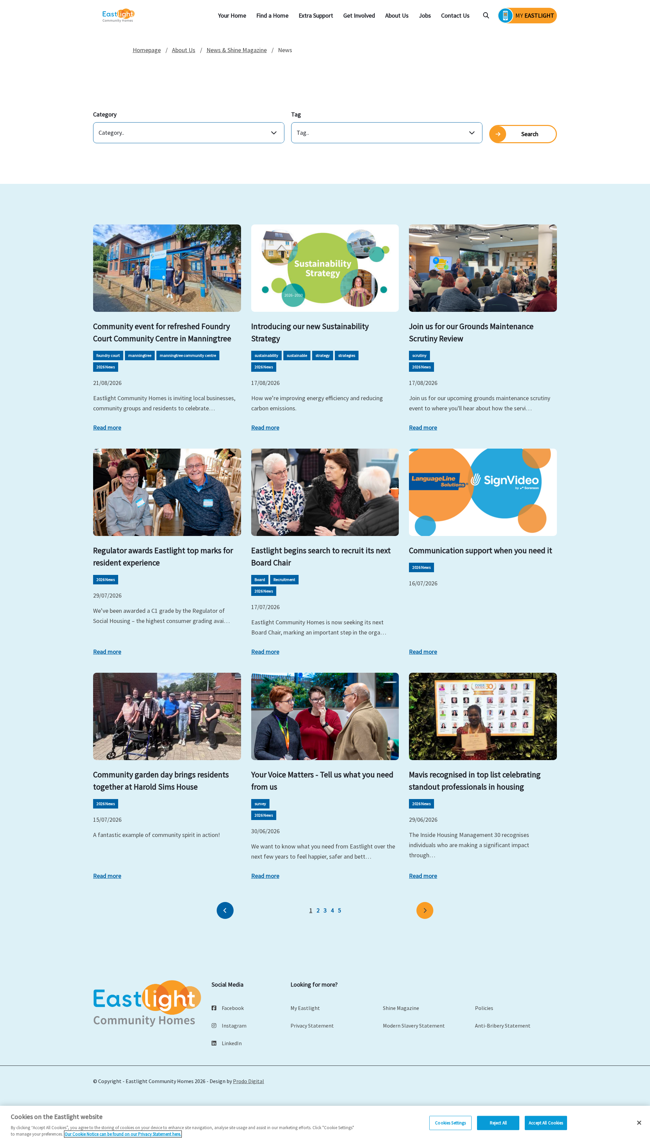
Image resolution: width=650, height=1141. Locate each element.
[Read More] (167, 268)
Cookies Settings (450, 1123)
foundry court (108, 355)
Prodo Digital (248, 1081)
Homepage (147, 50)
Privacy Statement (312, 1025)
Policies (484, 1008)
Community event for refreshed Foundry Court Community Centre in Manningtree (162, 332)
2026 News (105, 366)
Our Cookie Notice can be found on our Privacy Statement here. (123, 1134)
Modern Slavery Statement (414, 1025)
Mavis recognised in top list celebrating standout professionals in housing (475, 780)
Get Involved (359, 15)
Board (260, 579)
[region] (325, 1123)
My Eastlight (305, 1008)
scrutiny (419, 355)
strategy (323, 355)
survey (260, 803)
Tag (296, 114)
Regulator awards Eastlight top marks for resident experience (163, 556)
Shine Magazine (401, 1008)
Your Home (232, 15)
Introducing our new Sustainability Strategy (310, 332)
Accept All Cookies (546, 1123)
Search (529, 134)
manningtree (139, 355)
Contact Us (455, 15)
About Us (397, 15)
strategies (346, 355)
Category (104, 114)
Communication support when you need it (480, 550)
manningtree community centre (188, 355)
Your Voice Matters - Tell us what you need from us (322, 780)
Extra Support (316, 15)
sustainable (297, 355)
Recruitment (284, 579)
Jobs (425, 15)
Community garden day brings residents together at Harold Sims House (161, 780)
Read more (107, 428)
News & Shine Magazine (237, 50)
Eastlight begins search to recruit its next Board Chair (321, 556)
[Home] (119, 15)
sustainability (266, 355)
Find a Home (272, 15)
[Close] (639, 1122)
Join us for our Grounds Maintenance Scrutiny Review (471, 332)
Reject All (498, 1123)
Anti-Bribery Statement (502, 1025)
